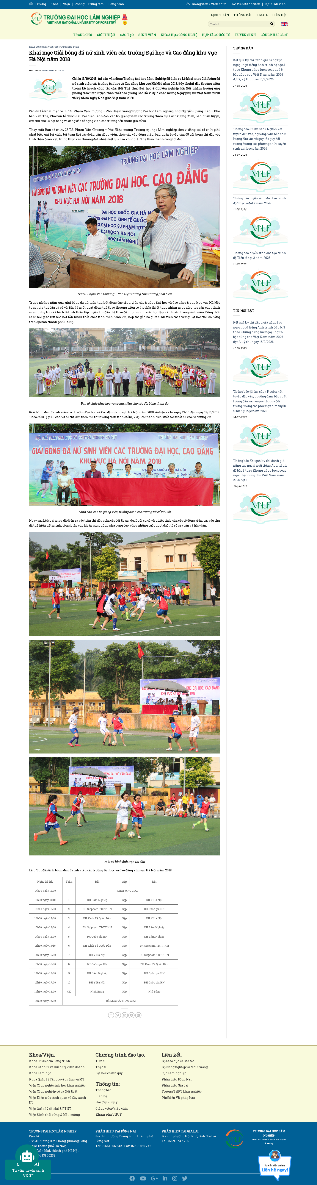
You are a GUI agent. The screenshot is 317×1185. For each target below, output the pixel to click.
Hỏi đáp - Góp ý (107, 1102)
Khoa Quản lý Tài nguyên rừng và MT (57, 1079)
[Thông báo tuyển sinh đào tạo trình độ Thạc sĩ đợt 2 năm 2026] (260, 230)
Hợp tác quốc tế (216, 35)
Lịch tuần (220, 15)
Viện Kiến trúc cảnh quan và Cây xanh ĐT (57, 1100)
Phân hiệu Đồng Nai (177, 1079)
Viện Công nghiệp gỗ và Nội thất (53, 1091)
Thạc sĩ (101, 1067)
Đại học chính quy (109, 1073)
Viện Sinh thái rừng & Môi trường (54, 1115)
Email (262, 15)
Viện (66, 4)
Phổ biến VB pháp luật (178, 1098)
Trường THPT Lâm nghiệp (182, 1091)
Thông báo (243, 15)
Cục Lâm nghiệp (174, 1073)
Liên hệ (279, 15)
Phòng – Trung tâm (89, 4)
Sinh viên (147, 35)
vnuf (61, 70)
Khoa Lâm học (40, 1073)
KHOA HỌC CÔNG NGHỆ (179, 35)
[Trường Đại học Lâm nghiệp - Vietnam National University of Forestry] (78, 19)
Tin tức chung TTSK (67, 46)
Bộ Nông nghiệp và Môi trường (185, 1067)
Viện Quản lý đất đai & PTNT (50, 1109)
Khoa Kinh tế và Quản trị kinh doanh (57, 1067)
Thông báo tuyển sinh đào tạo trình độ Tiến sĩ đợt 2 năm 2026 (259, 255)
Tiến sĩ (100, 1061)
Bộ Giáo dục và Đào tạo (178, 1061)
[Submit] (271, 24)
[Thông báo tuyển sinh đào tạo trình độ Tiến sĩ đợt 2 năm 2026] (260, 285)
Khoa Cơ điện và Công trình (49, 1061)
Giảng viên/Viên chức (112, 1108)
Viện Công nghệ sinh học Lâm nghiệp (57, 1085)
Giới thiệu (106, 35)
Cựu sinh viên (275, 4)
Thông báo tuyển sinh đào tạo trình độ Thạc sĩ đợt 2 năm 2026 (259, 200)
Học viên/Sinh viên (245, 4)
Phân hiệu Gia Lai (175, 1085)
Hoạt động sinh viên (41, 46)
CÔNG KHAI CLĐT (274, 35)
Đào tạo (127, 35)
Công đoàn (116, 4)
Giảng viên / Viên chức (209, 4)
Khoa (54, 4)
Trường (40, 4)
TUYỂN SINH (245, 35)
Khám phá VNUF (109, 1114)
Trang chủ (82, 35)
